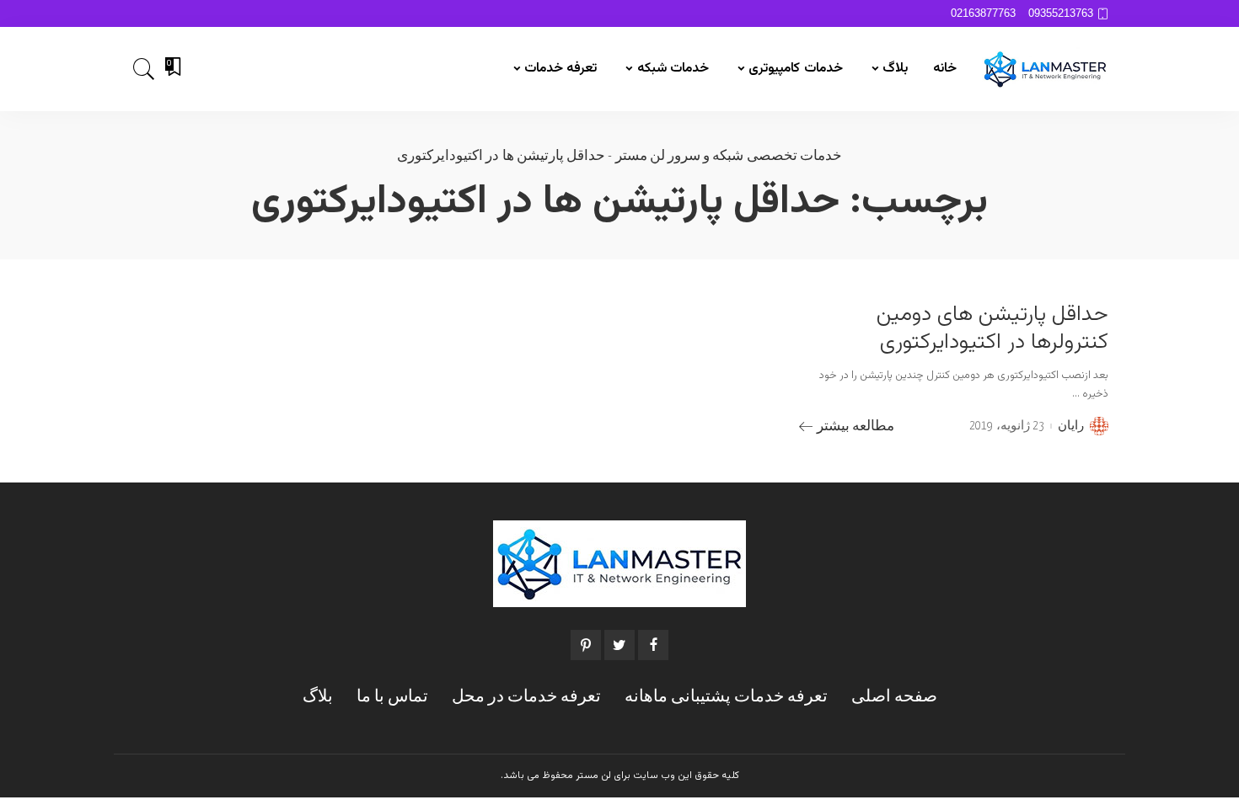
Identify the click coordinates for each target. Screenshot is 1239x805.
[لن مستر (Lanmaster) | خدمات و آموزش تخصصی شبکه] (1045, 69)
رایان (1071, 426)
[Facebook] (653, 645)
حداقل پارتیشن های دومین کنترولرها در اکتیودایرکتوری (992, 328)
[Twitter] (619, 645)
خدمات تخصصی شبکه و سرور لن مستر (728, 156)
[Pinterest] (586, 645)
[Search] (144, 69)
